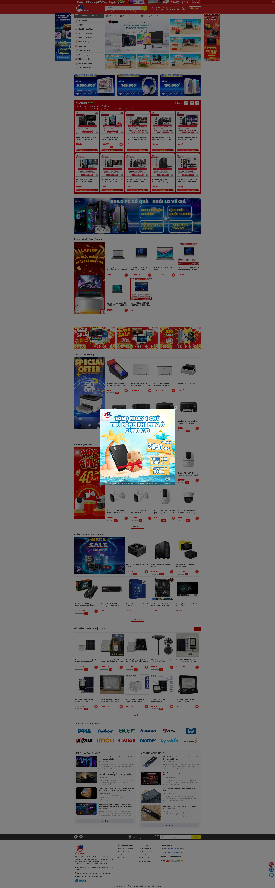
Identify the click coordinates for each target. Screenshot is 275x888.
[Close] (175, 408)
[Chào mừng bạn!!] (137, 447)
